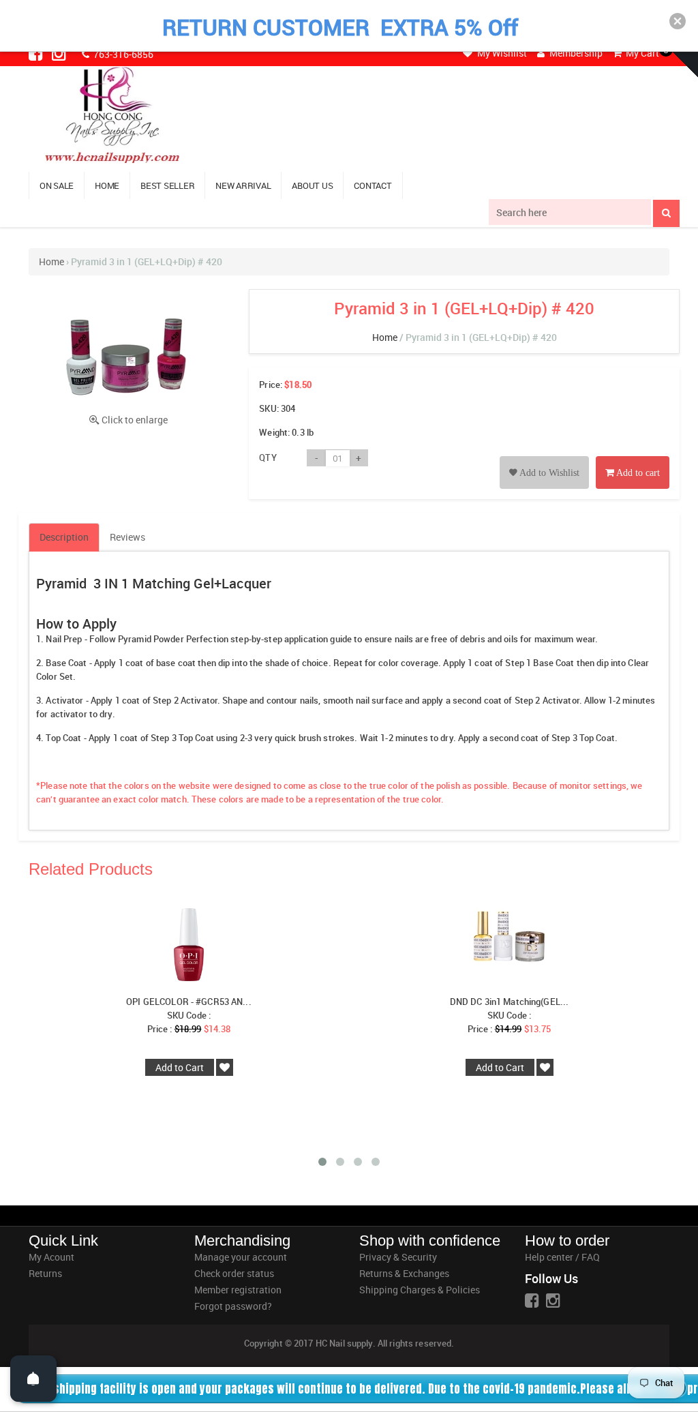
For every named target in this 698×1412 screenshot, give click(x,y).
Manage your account (240, 1256)
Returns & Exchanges (404, 1273)
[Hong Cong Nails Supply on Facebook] (37, 53)
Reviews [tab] (127, 536)
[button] (677, 21)
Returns (45, 1273)
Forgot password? (233, 1306)
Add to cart (637, 473)
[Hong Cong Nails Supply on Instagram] (60, 53)
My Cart (641, 52)
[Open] (33, 1378)
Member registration (238, 1289)
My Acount (51, 1256)
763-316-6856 (122, 54)
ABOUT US (312, 185)
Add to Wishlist (548, 473)
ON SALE (57, 185)
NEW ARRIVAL (243, 185)
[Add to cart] (632, 457)
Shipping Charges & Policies (419, 1289)
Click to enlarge (135, 419)
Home (51, 261)
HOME (107, 185)
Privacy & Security (398, 1256)
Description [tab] (64, 536)
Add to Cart (179, 1067)
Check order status (234, 1273)
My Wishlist (501, 52)
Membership (575, 52)
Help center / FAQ (562, 1256)
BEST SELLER (167, 185)
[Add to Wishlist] (544, 457)
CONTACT (372, 185)
